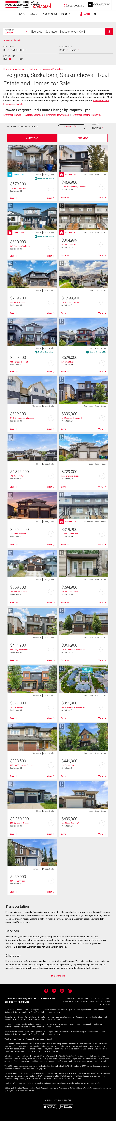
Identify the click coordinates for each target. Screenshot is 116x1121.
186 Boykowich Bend (18, 592)
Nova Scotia (25, 1012)
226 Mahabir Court (17, 302)
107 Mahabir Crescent (70, 302)
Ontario (19, 1010)
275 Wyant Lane (68, 362)
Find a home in (10, 1010)
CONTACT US (71, 998)
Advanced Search (12, 40)
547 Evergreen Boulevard (20, 246)
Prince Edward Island (39, 1012)
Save (12, 198)
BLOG (91, 998)
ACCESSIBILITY (104, 1005)
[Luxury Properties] (99, 5)
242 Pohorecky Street (70, 476)
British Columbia (42, 1010)
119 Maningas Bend (18, 188)
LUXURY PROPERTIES (102, 998)
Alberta (32, 1010)
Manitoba (53, 1010)
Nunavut (57, 1012)
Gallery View (32, 138)
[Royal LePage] (28, 5)
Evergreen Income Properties (87, 115)
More (64, 14)
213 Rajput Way (68, 765)
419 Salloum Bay (16, 476)
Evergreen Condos (34, 115)
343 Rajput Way (16, 707)
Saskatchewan (63, 1010)
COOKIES (107, 1001)
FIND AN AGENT (50, 14)
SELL (32, 14)
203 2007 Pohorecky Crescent (22, 765)
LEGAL (92, 1001)
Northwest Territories (12, 1012)
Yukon (50, 1012)
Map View (83, 138)
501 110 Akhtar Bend (70, 592)
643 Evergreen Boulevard (20, 649)
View (49, 198)
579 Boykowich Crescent (20, 823)
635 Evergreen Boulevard (72, 418)
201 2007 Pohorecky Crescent (73, 649)
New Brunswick (76, 1010)
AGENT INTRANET (81, 1001)
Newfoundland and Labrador (93, 1010)
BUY (20, 14)
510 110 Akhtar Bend (70, 534)
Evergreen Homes (12, 115)
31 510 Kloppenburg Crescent (22, 418)
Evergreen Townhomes (57, 115)
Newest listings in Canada (42, 1039)
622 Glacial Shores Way (71, 823)
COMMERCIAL (68, 1001)
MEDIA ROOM (83, 998)
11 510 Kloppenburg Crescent (74, 187)
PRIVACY (99, 1001)
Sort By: (96, 124)
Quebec (25, 1010)
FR (95, 14)
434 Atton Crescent (18, 534)
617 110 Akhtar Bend (70, 244)
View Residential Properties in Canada (18, 1039)
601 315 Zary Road (17, 881)
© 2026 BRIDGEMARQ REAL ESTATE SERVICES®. (30, 998)
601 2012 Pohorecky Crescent (73, 707)
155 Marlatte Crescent (19, 362)
